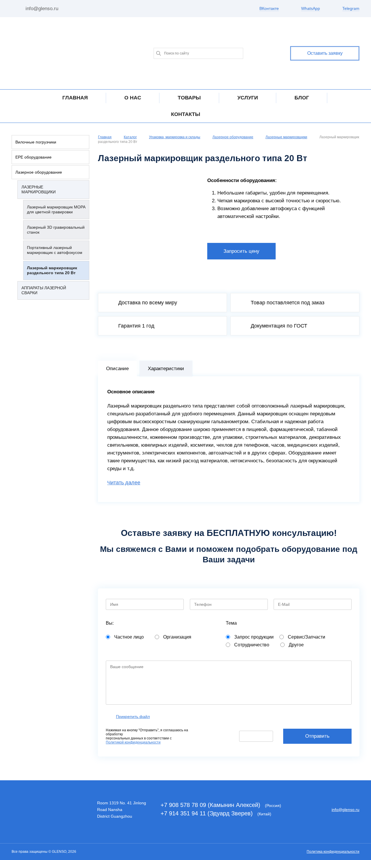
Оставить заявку (325, 53)
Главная (105, 137)
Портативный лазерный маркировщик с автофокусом (54, 250)
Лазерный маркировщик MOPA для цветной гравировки (56, 209)
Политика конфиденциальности (333, 852)
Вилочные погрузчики (35, 142)
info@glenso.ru (42, 8)
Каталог (130, 137)
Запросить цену (241, 251)
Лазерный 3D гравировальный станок (56, 229)
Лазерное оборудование (38, 172)
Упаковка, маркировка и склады (174, 137)
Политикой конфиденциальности (133, 742)
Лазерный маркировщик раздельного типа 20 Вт (52, 270)
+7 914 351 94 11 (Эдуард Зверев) (207, 813)
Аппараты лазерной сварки (43, 290)
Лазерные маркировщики (38, 189)
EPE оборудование (33, 157)
